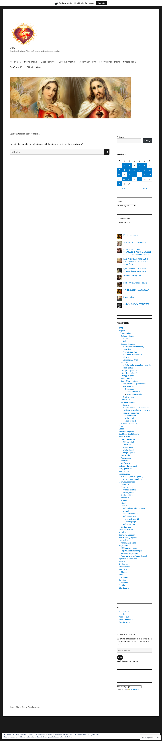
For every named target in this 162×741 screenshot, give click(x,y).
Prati (120, 657)
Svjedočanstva (48, 62)
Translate (135, 689)
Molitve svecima (129, 516)
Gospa (121, 429)
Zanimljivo (123, 575)
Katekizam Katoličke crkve (129, 434)
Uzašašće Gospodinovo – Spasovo (136, 410)
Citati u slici (127, 445)
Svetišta (122, 561)
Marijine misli (124, 471)
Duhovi (126, 405)
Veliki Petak (129, 418)
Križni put (125, 498)
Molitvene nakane (126, 530)
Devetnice (125, 485)
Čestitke (122, 585)
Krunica (124, 500)
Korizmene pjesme (128, 543)
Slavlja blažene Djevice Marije (134, 384)
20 (150, 175)
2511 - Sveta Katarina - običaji (135, 283)
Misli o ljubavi (128, 450)
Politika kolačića (67, 737)
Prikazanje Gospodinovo (132, 355)
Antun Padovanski (134, 394)
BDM (121, 328)
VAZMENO (125, 583)
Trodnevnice (126, 527)
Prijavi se (122, 614)
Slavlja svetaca (128, 386)
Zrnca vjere (123, 577)
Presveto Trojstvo (130, 352)
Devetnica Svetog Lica (132, 276)
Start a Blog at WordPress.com (28, 707)
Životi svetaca (128, 397)
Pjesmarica (123, 540)
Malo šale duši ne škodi (128, 466)
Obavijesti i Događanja (127, 535)
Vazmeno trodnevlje (131, 413)
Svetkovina (123, 564)
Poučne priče (16, 67)
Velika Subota (130, 416)
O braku (124, 572)
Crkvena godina (125, 333)
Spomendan (125, 400)
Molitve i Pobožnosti (109, 62)
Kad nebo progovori (127, 431)
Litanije (124, 503)
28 (119, 184)
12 (144, 170)
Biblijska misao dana (129, 548)
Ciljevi (30, 67)
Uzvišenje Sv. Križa (130, 360)
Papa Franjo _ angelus (128, 538)
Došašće (124, 341)
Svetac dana (129, 62)
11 (139, 170)
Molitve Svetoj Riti (132, 519)
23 (129, 179)
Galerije (122, 426)
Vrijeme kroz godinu (129, 424)
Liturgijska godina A (129, 370)
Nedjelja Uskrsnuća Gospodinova (136, 408)
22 (124, 179)
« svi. (124, 188)
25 (139, 179)
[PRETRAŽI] (106, 152)
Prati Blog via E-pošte (126, 635)
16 (129, 175)
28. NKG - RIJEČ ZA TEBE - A (134, 242)
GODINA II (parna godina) (131, 479)
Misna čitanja (30, 62)
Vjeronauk (123, 569)
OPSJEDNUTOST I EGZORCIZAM (136, 290)
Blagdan (122, 331)
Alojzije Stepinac (133, 392)
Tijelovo (126, 357)
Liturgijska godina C (129, 376)
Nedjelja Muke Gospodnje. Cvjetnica (137, 365)
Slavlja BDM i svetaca (129, 381)
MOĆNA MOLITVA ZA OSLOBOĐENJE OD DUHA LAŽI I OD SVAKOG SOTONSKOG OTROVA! (137, 252)
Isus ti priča (125, 455)
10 (134, 170)
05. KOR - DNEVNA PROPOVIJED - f (137, 304)
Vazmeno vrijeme (128, 402)
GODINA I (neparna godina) (132, 477)
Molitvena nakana (130, 235)
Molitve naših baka (130, 514)
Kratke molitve (127, 495)
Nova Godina (128, 339)
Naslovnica (15, 62)
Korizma (124, 363)
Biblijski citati (128, 442)
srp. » (145, 188)
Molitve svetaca (129, 524)
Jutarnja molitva (67, 62)
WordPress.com (125, 622)
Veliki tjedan (128, 368)
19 (145, 175)
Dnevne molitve (127, 487)
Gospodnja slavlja (128, 344)
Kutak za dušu (124, 437)
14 (119, 175)
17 (134, 175)
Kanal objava (124, 617)
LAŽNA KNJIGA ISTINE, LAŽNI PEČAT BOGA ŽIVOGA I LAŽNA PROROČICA (135, 261)
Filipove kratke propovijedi (131, 551)
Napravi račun (124, 612)
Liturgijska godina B (129, 373)
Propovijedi (123, 546)
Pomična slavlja (127, 378)
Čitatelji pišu (124, 588)
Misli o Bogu (128, 447)
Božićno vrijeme (127, 336)
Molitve (124, 506)
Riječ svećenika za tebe (128, 559)
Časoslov (122, 580)
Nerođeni (122, 532)
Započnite (101, 3)
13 (149, 170)
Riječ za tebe (126, 463)
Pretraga (120, 137)
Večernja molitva (87, 62)
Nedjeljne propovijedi (129, 553)
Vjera (13, 48)
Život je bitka (128, 297)
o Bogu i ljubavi (129, 453)
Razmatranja (126, 461)
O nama (40, 67)
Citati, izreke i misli (128, 439)
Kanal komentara (126, 620)
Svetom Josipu (130, 522)
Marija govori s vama (127, 469)
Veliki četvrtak (130, 421)
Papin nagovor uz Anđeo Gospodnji (135, 556)
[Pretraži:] (57, 152)
